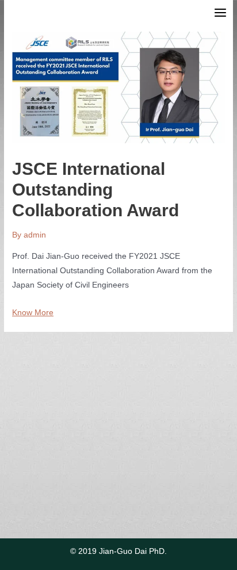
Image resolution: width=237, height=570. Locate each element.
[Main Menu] (221, 13)
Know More (32, 312)
